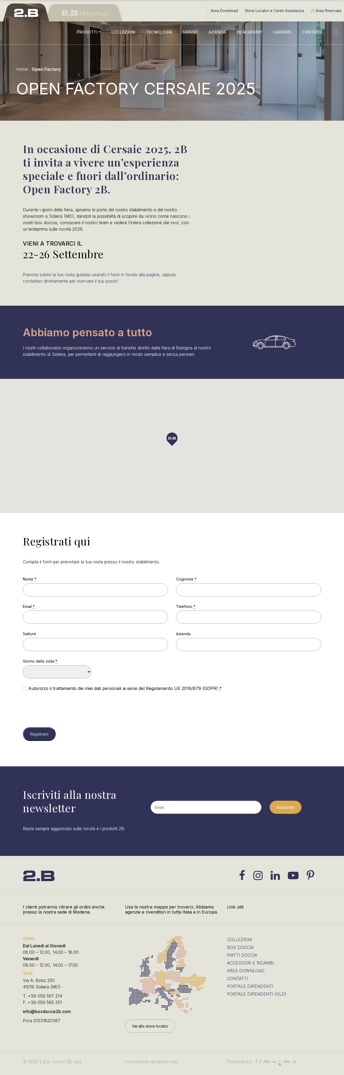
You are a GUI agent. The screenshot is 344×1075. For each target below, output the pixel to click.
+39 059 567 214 (45, 996)
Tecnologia (159, 32)
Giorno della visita (40, 661)
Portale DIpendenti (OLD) (256, 994)
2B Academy (249, 32)
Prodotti (87, 32)
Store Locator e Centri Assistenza (274, 10)
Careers (282, 32)
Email (29, 606)
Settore (29, 633)
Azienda (217, 32)
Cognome (186, 579)
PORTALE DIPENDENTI (250, 986)
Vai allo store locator (150, 1026)
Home (22, 69)
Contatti (312, 32)
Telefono (185, 606)
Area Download (224, 10)
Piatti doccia (242, 955)
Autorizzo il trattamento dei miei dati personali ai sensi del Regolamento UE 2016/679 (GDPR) (125, 688)
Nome (29, 579)
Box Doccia (240, 947)
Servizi (190, 32)
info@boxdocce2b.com (47, 1011)
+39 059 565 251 (45, 1002)
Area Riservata (327, 10)
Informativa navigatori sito (151, 1061)
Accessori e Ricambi (250, 963)
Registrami (39, 734)
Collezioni (123, 32)
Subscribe (286, 807)
